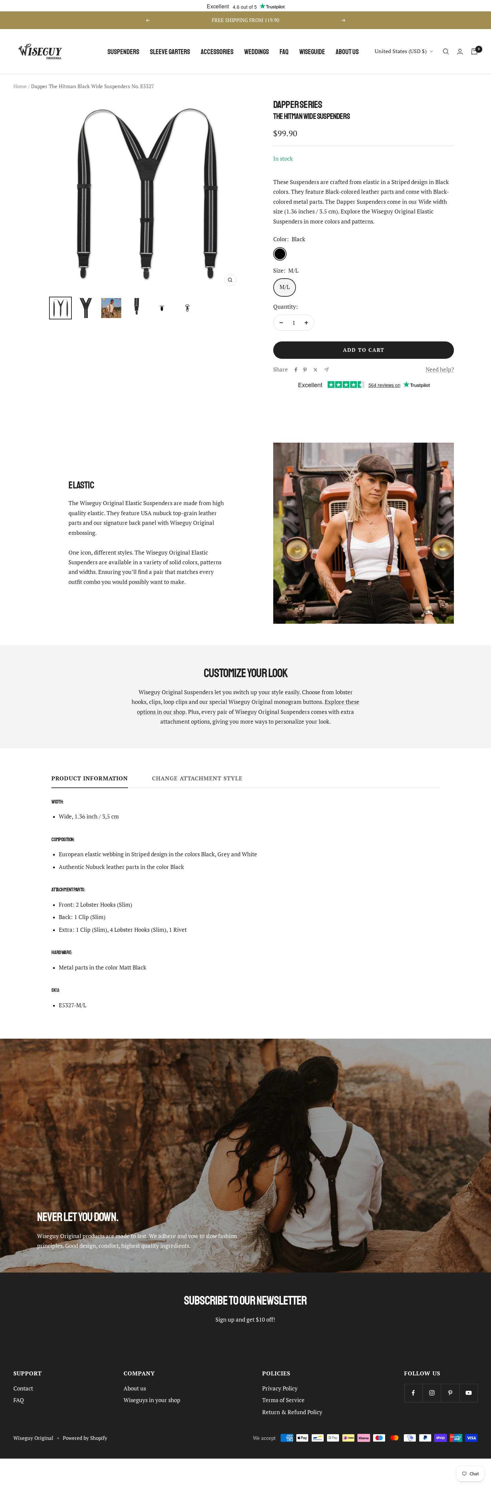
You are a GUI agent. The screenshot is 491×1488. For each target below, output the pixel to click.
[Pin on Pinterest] (305, 369)
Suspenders (123, 51)
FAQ (284, 51)
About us (347, 51)
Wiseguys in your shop (152, 1400)
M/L (285, 287)
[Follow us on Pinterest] (450, 1393)
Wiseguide (312, 51)
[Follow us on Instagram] (432, 1393)
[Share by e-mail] (326, 369)
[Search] (446, 51)
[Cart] (474, 51)
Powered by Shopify (85, 1438)
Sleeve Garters (170, 51)
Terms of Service (283, 1400)
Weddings (256, 51)
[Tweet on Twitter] (315, 369)
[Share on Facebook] (296, 369)
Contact (23, 1388)
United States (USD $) (401, 51)
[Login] (460, 51)
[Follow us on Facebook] (413, 1393)
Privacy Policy (280, 1388)
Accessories (217, 51)
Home (20, 86)
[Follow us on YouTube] (468, 1393)
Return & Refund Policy (292, 1412)
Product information (89, 778)
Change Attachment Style (197, 778)
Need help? (440, 369)
